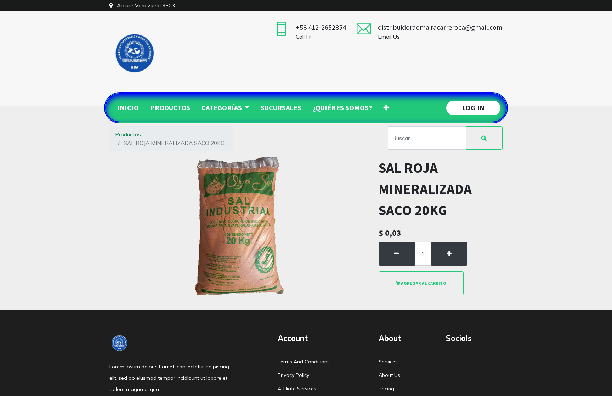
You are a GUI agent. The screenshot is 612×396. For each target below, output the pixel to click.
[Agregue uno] (449, 254)
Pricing (386, 388)
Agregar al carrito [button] (423, 283)
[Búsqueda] (484, 138)
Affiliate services (297, 388)
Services (388, 361)
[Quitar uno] (397, 254)
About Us (389, 375)
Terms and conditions (304, 361)
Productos (128, 134)
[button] (386, 108)
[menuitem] (128, 108)
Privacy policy (293, 375)
